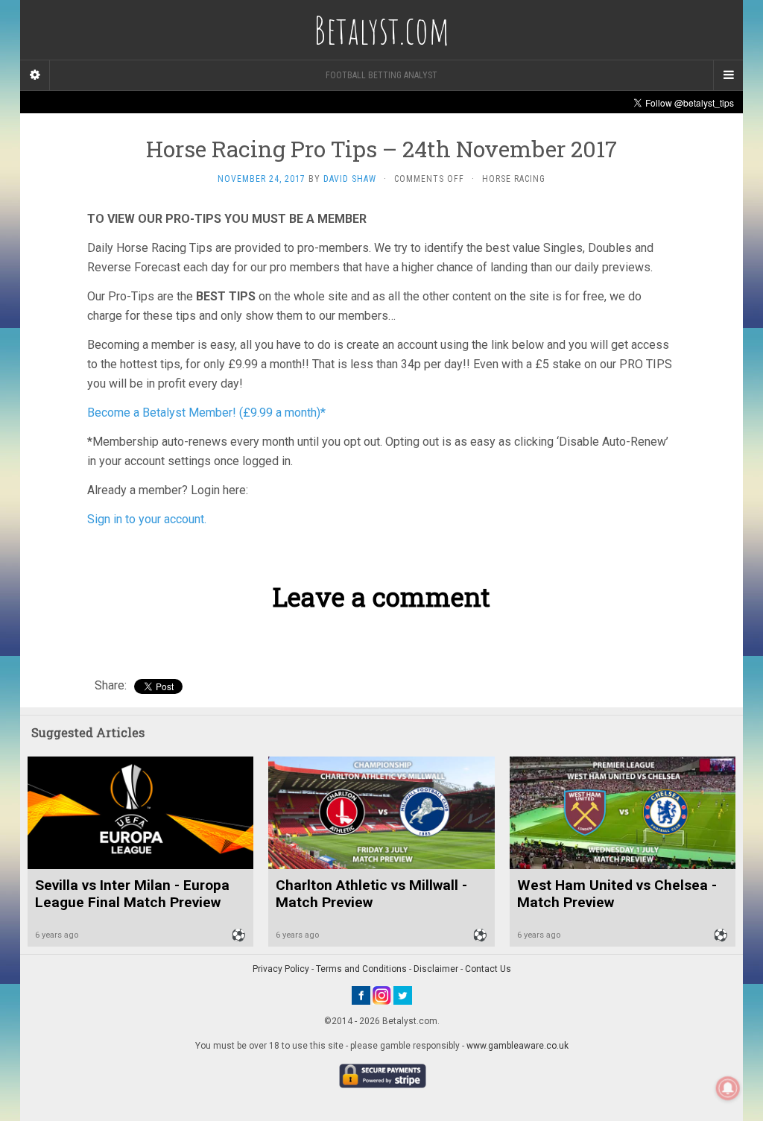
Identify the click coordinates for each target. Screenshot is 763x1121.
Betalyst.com (381, 29)
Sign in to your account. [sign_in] (146, 519)
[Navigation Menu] (728, 75)
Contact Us (488, 969)
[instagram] (382, 995)
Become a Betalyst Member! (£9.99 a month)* (206, 412)
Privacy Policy (281, 969)
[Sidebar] (35, 75)
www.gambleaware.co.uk (517, 1046)
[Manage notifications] (728, 1088)
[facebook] (361, 995)
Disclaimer (436, 969)
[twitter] (402, 995)
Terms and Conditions (361, 969)
